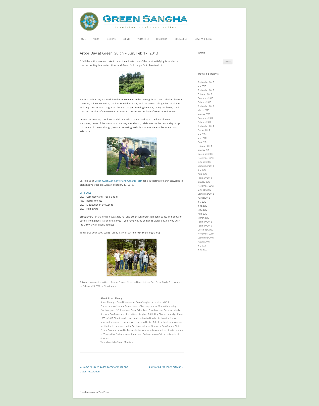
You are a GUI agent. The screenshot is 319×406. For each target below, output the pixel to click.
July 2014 (202, 133)
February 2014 (205, 145)
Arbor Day (150, 282)
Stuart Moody (111, 286)
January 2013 (204, 181)
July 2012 (202, 201)
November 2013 (205, 157)
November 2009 (205, 233)
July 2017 (202, 86)
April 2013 (202, 173)
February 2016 (205, 94)
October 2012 (204, 189)
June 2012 (202, 205)
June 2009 (202, 249)
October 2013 (204, 161)
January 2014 (204, 149)
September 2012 (206, 193)
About (96, 39)
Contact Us (181, 39)
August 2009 (204, 241)
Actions (111, 39)
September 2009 (206, 237)
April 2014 (202, 141)
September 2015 (206, 106)
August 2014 (204, 129)
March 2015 (203, 110)
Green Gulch (162, 282)
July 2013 (202, 169)
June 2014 (202, 137)
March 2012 (203, 217)
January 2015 (204, 114)
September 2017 (206, 82)
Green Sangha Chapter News (118, 282)
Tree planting (175, 282)
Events (126, 39)
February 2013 (205, 177)
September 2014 (206, 125)
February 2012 (205, 221)
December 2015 (205, 98)
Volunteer (143, 39)
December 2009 (205, 229)
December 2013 (205, 153)
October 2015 (204, 102)
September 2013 (206, 165)
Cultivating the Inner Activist (166, 366)
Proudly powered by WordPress (94, 392)
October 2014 (204, 121)
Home (83, 39)
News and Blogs (203, 39)
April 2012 (202, 213)
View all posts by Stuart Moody (117, 342)
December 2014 (205, 117)
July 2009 (202, 245)
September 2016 (206, 90)
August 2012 (204, 197)
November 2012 (205, 185)
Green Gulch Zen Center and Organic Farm (118, 180)
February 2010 (205, 225)
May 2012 (202, 209)
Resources (161, 39)
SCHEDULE (85, 192)
